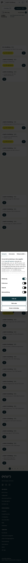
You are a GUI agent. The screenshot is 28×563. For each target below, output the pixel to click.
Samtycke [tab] (4, 254)
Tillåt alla (14, 298)
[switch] (24, 283)
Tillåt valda (14, 303)
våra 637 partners (10, 261)
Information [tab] (12, 254)
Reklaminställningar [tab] (22, 254)
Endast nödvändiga (14, 308)
